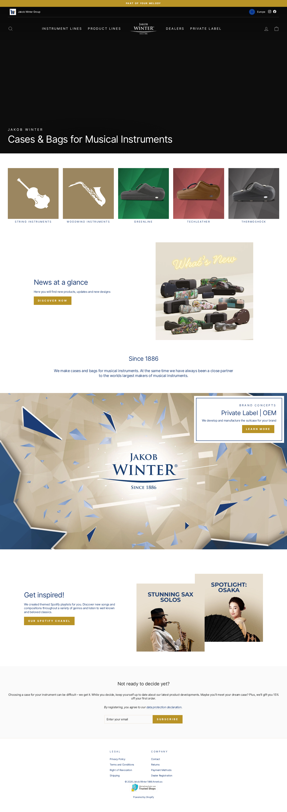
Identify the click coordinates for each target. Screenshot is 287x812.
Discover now (52, 300)
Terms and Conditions (122, 764)
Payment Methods (161, 770)
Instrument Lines (62, 28)
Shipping (114, 775)
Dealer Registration (161, 775)
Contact (155, 759)
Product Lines (104, 28)
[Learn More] (143, 471)
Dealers (175, 28)
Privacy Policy (117, 759)
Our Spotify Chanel (49, 620)
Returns (155, 764)
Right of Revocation (121, 770)
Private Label (206, 28)
